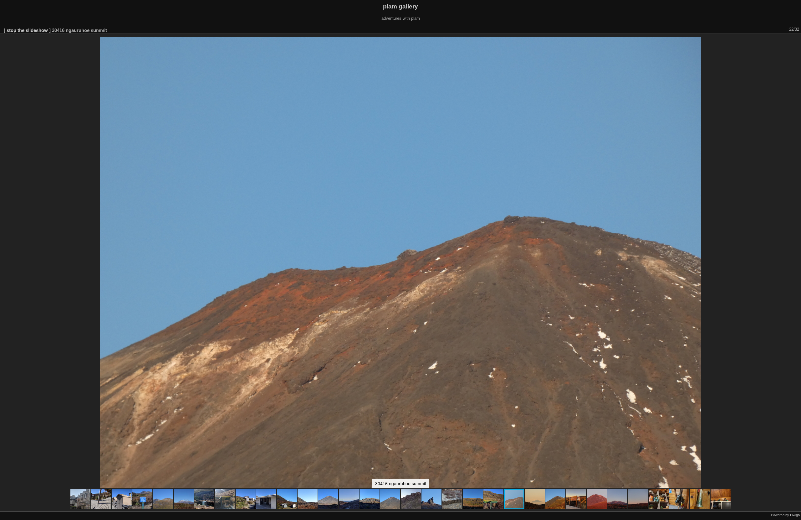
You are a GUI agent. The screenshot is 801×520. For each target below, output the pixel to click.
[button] (80, 499)
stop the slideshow (27, 30)
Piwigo (795, 515)
